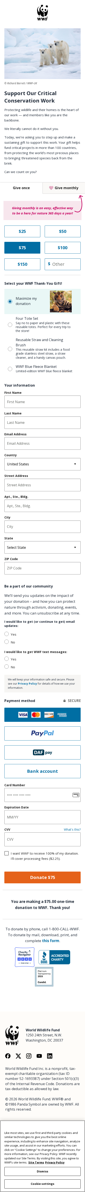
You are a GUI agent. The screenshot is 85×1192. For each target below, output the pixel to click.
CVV (7, 830)
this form (50, 940)
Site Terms (36, 1162)
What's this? (72, 830)
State (8, 538)
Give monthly (66, 187)
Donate (42, 877)
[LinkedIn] (49, 1055)
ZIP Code (11, 559)
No (13, 642)
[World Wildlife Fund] (12, 1035)
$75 (22, 248)
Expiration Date (16, 807)
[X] (18, 1055)
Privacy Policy (27, 683)
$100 (62, 248)
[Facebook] (7, 1055)
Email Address (15, 434)
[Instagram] (28, 1055)
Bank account (42, 771)
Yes (13, 634)
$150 (22, 264)
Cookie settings (42, 1184)
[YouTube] (39, 1055)
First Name (13, 393)
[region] (42, 1156)
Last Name (13, 413)
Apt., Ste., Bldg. (16, 497)
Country (10, 455)
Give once (21, 187)
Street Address (16, 476)
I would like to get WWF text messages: (35, 652)
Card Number (14, 785)
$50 (62, 231)
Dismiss (42, 1171)
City (7, 517)
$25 (22, 231)
